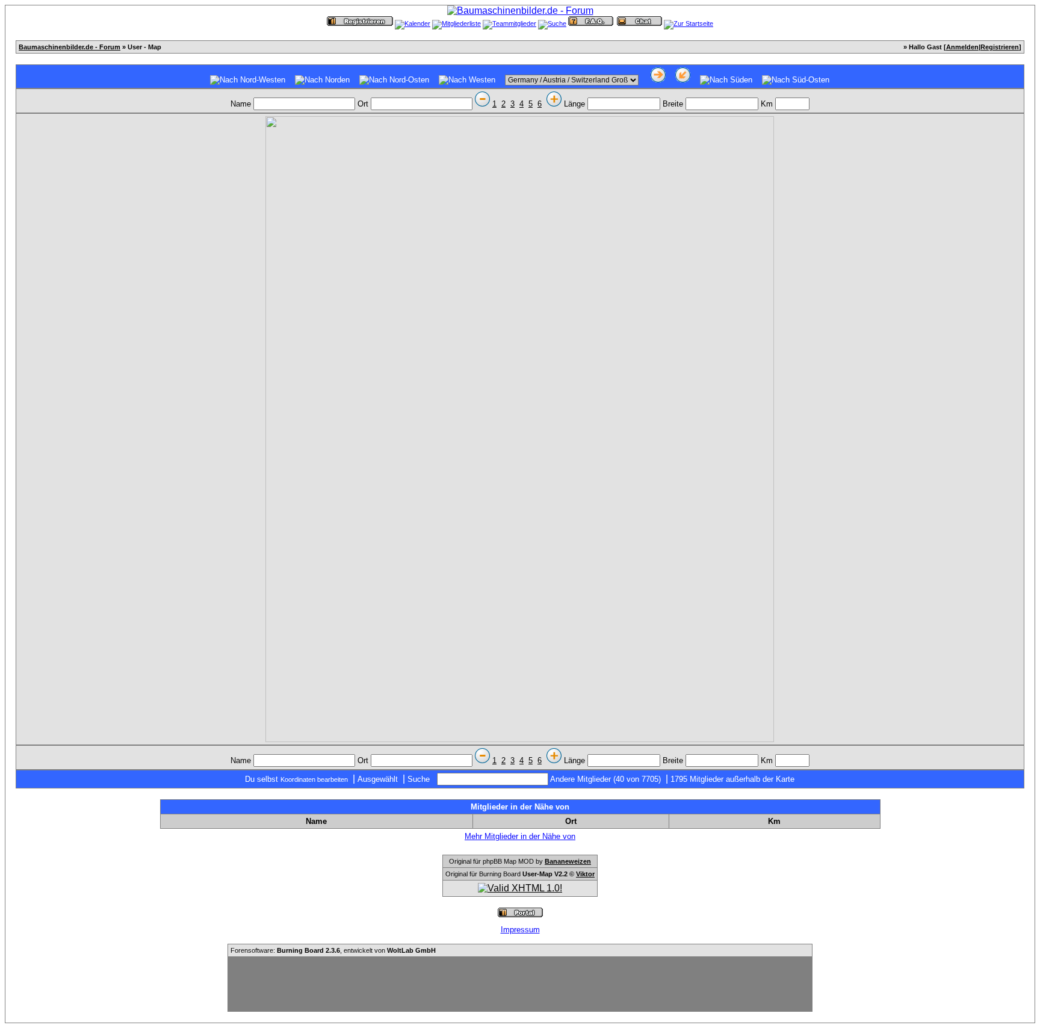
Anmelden (962, 47)
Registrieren (999, 47)
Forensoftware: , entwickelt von (333, 950)
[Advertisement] (520, 984)
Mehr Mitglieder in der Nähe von (520, 836)
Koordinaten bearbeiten (314, 779)
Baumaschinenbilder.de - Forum (69, 47)
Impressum (520, 929)
